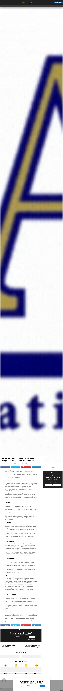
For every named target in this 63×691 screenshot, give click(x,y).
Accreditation (35, 5)
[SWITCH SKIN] (2, 2)
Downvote (31, 656)
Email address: (18, 636)
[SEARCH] (52, 2)
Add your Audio (58, 2)
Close (61, 681)
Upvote (9, 656)
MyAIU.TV (29, 5)
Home (25, 5)
